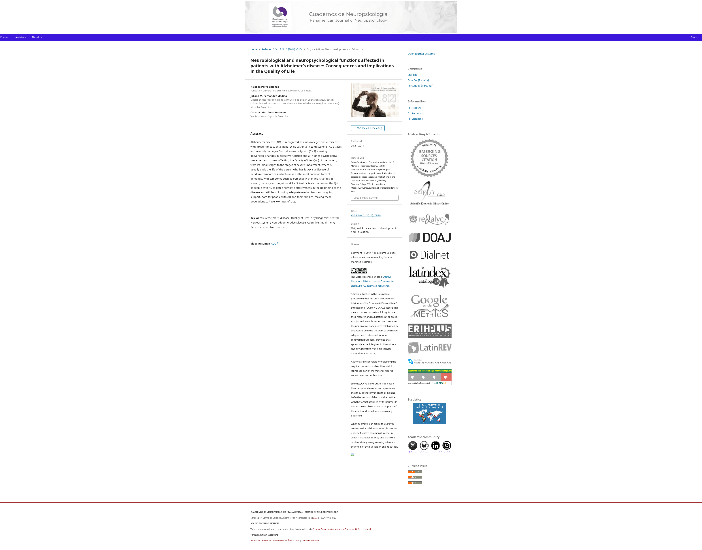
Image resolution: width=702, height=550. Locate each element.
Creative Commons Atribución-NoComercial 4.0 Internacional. (341, 529)
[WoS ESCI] (430, 158)
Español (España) (418, 80)
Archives (20, 37)
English (412, 74)
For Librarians (415, 118)
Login (454, 2)
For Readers (414, 107)
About (36, 37)
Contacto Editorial (310, 540)
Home (253, 49)
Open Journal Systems (421, 53)
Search (694, 37)
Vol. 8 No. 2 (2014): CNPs (288, 49)
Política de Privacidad (260, 540)
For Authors (414, 113)
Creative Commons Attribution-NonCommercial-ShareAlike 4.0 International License (372, 281)
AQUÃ (274, 243)
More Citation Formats (366, 198)
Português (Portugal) (420, 85)
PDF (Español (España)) (369, 128)
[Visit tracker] (430, 413)
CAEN (315, 517)
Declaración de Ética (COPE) (286, 540)
